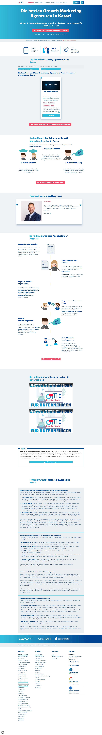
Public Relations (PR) (23, 703)
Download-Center (39, 674)
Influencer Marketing (23, 683)
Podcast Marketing (23, 701)
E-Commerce (21, 668)
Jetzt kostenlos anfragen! (51, 462)
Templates (37, 681)
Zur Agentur (51, 115)
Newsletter (38, 687)
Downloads (47, 2)
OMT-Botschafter (39, 664)
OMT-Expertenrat (39, 658)
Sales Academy (38, 668)
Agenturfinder (63, 2)
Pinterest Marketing (23, 699)
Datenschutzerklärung (57, 656)
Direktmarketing (22, 666)
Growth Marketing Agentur (45, 66)
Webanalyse (21, 716)
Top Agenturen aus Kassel (31, 40)
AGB (53, 654)
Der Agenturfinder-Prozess (44, 40)
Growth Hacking (22, 680)
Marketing (20, 693)
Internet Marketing (23, 685)
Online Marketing (22, 695)
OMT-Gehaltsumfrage (40, 660)
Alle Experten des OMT (40, 662)
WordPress (20, 720)
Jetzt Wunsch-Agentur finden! (51, 359)
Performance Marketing (24, 697)
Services (53, 2)
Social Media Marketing (24, 705)
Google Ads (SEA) (22, 676)
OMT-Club (37, 683)
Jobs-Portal (37, 672)
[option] (50, 211)
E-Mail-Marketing (22, 670)
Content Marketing (23, 660)
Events (37, 2)
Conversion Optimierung (24, 662)
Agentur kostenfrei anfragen (69, 40)
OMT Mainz (31, 2)
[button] (2, 732)
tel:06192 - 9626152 (73, 658)
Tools (57, 2)
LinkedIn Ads (21, 689)
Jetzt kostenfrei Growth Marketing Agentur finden (50, 30)
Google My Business (23, 678)
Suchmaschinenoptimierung (25, 710)
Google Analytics (22, 674)
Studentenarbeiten (40, 679)
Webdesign (21, 718)
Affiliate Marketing (23, 654)
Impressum (54, 658)
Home (27, 66)
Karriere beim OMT (39, 656)
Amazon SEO (21, 658)
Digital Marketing (22, 664)
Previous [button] (17, 205)
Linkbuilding (21, 687)
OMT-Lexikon (38, 685)
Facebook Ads (21, 672)
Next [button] (80, 205)
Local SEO (20, 691)
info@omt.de (72, 659)
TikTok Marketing (22, 712)
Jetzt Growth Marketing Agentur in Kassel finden (50, 182)
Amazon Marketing (23, 656)
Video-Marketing (22, 714)
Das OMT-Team (38, 654)
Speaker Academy (39, 666)
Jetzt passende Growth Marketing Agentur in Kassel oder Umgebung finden (50, 124)
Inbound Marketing (23, 682)
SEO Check (37, 670)
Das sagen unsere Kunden (56, 40)
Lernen (41, 2)
